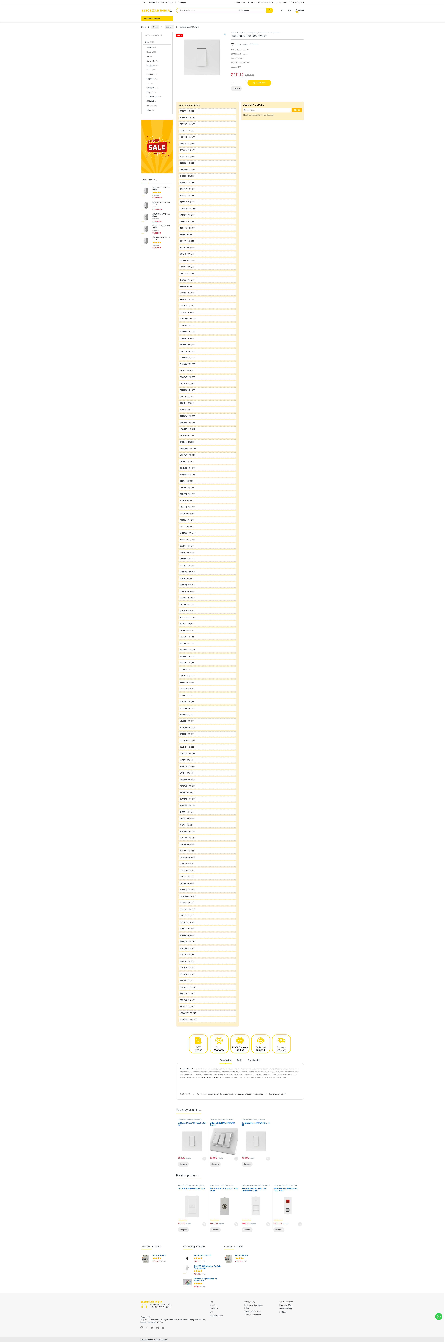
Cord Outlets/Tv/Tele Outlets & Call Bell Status (222, 1186)
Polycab (152, 92)
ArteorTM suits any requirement (208, 1077)
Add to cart (260, 83)
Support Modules (193, 1185)
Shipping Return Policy (252, 1311)
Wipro (151, 110)
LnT (150, 83)
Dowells (151, 52)
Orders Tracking (285, 1309)
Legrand (169, 27)
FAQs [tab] (239, 1060)
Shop (252, 2)
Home (143, 27)
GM (149, 56)
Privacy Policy (249, 1302)
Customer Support (167, 2)
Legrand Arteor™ (186, 1069)
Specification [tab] (254, 1060)
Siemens (152, 106)
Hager (151, 70)
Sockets (254, 1185)
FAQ (211, 1312)
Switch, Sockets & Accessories (263, 33)
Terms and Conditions (252, 1315)
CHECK (297, 110)
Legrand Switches (279, 1094)
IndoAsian (152, 74)
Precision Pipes (154, 97)
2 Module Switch (236, 33)
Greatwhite (229, 1119)
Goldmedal (197, 1119)
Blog (211, 1302)
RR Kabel (151, 101)
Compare (255, 44)
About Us (213, 1305)
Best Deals (283, 1312)
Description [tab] (225, 1060)
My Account (283, 2)
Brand (155, 27)
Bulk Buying (182, 2)
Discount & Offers (148, 2)
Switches (277, 33)
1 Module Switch (183, 1119)
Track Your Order (267, 2)
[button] (225, 34)
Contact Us (241, 2)
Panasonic (152, 88)
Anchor (180, 1185)
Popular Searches (286, 1302)
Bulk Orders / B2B (297, 2)
